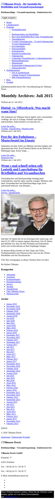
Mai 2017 (10, 352)
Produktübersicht (19, 29)
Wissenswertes (27, 129)
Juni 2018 (10, 321)
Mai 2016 (10, 380)
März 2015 (11, 414)
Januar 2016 (11, 390)
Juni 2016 (10, 378)
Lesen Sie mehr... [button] (8, 126)
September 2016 (13, 371)
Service (4, 192)
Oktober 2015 (12, 397)
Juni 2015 (10, 407)
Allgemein (10, 274)
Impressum (5, 437)
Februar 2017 (12, 359)
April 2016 (11, 383)
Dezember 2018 (13, 306)
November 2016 (13, 366)
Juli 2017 (10, 347)
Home (9, 22)
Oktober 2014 (12, 423)
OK (6, 497)
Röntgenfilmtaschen (20, 61)
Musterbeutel (17, 63)
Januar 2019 (11, 304)
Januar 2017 (11, 361)
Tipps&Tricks (14, 129)
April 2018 (11, 325)
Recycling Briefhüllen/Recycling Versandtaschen (32, 37)
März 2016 (11, 385)
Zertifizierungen (13, 70)
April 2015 (11, 411)
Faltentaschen (17, 56)
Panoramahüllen (18, 49)
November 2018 (13, 309)
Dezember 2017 (13, 335)
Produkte (10, 27)
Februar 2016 (12, 388)
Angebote (10, 277)
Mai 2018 (10, 323)
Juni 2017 (10, 349)
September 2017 (13, 342)
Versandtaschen (18, 39)
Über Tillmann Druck (15, 291)
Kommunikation (13, 279)
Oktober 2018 (12, 311)
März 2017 (11, 356)
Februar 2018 (12, 330)
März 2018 (11, 328)
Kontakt (9, 82)
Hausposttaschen (19, 68)
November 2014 (13, 421)
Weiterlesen (12, 497)
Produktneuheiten (13, 282)
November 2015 (13, 395)
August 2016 (11, 373)
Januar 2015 (11, 419)
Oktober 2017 (12, 340)
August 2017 (11, 345)
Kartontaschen (18, 51)
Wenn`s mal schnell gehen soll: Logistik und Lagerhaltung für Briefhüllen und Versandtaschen (23, 169)
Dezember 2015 (13, 392)
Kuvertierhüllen (18, 46)
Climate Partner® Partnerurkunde (26, 75)
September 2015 (13, 400)
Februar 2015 (12, 416)
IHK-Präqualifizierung (21, 77)
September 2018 (13, 313)
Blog (8, 80)
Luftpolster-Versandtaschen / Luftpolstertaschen (32, 58)
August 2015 (11, 402)
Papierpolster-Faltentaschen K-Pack (27, 65)
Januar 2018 (11, 333)
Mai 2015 (10, 409)
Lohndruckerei (12, 25)
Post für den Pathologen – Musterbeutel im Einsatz (18, 138)
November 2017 (13, 337)
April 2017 (11, 354)
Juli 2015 (10, 404)
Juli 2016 (10, 376)
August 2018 (11, 316)
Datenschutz (17, 437)
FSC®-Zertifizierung (20, 72)
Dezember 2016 (13, 364)
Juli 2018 (10, 318)
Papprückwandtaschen (21, 53)
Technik (4, 129)
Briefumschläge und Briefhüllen (25, 34)
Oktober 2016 (12, 368)
